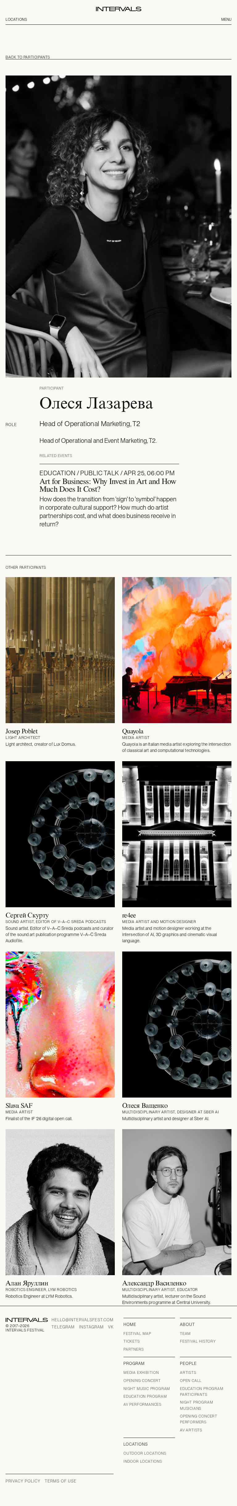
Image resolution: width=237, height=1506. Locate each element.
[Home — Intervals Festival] (118, 9)
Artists (188, 1372)
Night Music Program (146, 1389)
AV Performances (142, 1404)
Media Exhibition (141, 1372)
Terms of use (61, 1481)
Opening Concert (142, 1381)
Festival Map (137, 1333)
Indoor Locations (142, 1461)
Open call (191, 1381)
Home (129, 1324)
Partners (133, 1349)
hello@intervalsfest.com (83, 1320)
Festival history (198, 1341)
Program (134, 1363)
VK (111, 1327)
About (187, 1324)
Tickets (131, 1341)
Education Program (145, 1396)
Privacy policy (23, 1481)
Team (185, 1333)
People (188, 1363)
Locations (16, 19)
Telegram (63, 1327)
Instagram (91, 1327)
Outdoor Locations (144, 1453)
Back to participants (28, 57)
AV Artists (191, 1430)
